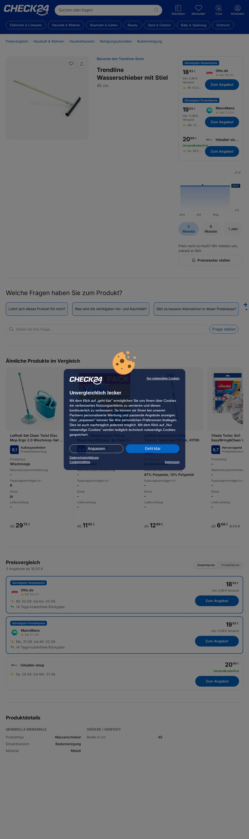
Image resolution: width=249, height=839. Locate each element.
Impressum (172, 462)
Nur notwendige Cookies (163, 378)
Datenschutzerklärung (84, 457)
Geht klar (152, 448)
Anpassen (96, 448)
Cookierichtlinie (80, 462)
